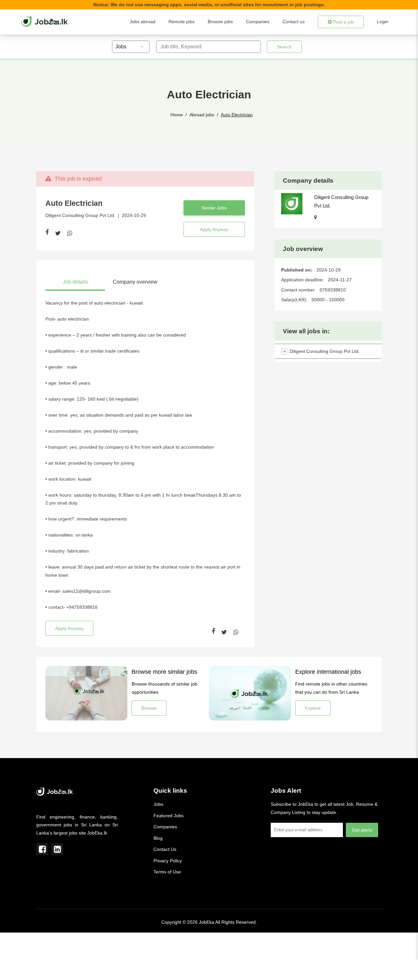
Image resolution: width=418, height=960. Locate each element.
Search (284, 46)
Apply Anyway (214, 229)
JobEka (206, 922)
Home (176, 114)
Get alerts (362, 830)
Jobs (158, 804)
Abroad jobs (201, 114)
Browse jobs (220, 21)
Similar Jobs (214, 207)
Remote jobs (182, 21)
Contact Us (164, 849)
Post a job (343, 22)
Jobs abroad (142, 21)
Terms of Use (167, 871)
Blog (158, 838)
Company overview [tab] (135, 282)
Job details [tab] (75, 282)
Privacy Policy (167, 860)
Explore (313, 708)
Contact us (293, 21)
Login (382, 21)
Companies (257, 21)
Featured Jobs (168, 815)
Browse (149, 708)
